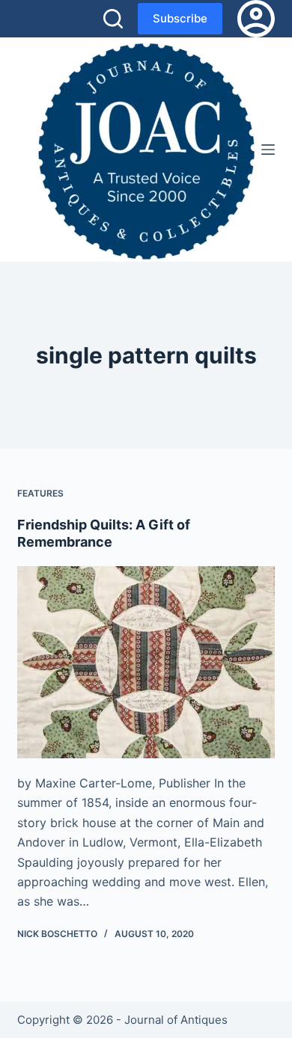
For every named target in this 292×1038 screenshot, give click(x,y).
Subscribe (180, 18)
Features (40, 493)
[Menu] (268, 149)
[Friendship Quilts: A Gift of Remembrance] (145, 662)
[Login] (256, 18)
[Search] (113, 18)
